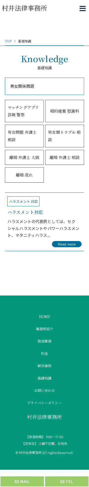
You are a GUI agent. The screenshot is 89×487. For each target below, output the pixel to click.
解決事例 (45, 365)
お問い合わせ (44, 390)
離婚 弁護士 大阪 (24, 157)
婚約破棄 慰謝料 (64, 111)
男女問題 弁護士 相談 (22, 135)
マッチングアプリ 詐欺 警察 (23, 111)
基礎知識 (45, 378)
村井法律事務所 (24, 7)
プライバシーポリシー (44, 402)
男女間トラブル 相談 (64, 135)
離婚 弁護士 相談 (65, 157)
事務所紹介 (44, 328)
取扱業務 (45, 341)
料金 (44, 353)
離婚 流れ (24, 175)
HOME (44, 316)
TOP (8, 41)
